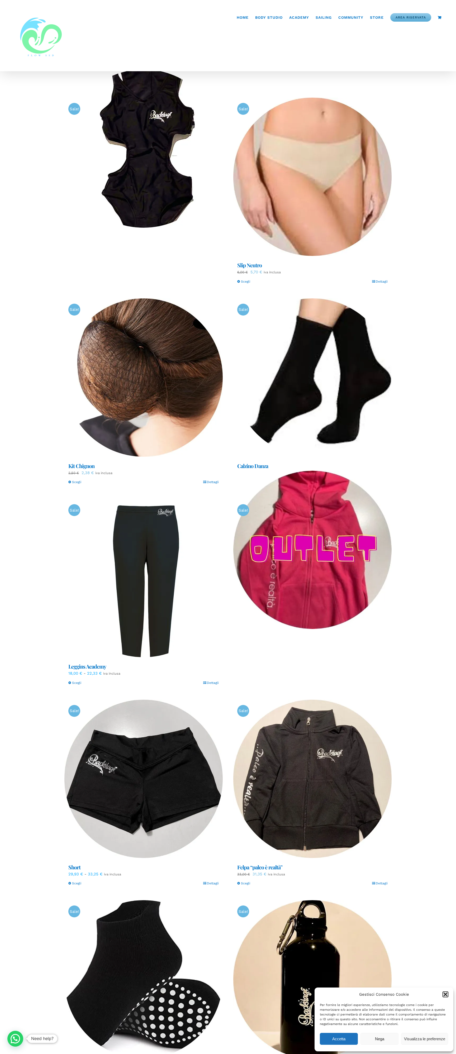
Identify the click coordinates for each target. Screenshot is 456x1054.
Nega (379, 1039)
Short (74, 867)
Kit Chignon (81, 465)
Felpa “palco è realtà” (259, 867)
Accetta (338, 1039)
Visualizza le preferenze (424, 1039)
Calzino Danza (252, 465)
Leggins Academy (87, 666)
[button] (445, 994)
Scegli (245, 281)
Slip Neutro (249, 265)
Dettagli (382, 281)
